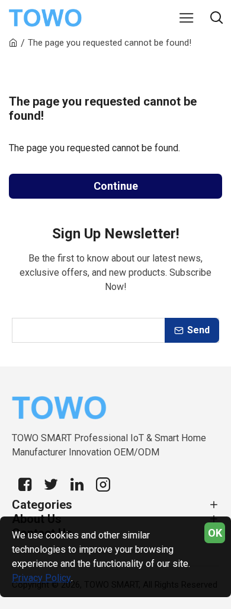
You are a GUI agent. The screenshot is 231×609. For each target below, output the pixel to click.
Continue (116, 186)
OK (215, 533)
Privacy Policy (41, 578)
